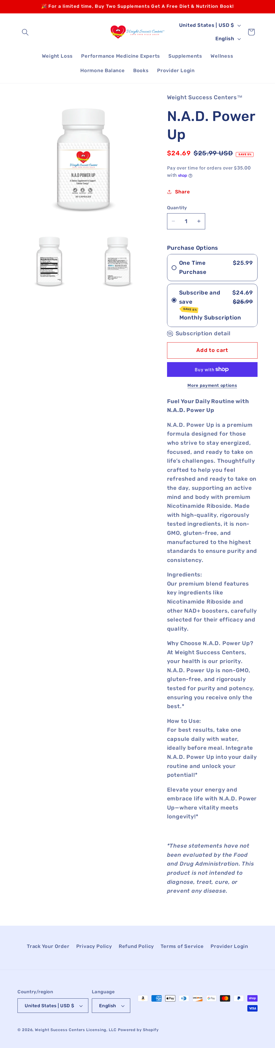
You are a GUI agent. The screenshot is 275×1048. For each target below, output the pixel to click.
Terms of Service (182, 946)
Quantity (177, 207)
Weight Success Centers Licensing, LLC (76, 1030)
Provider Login (229, 946)
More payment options (212, 385)
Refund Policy (136, 946)
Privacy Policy (94, 946)
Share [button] (182, 192)
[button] (25, 32)
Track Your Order (48, 946)
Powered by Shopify (138, 1030)
